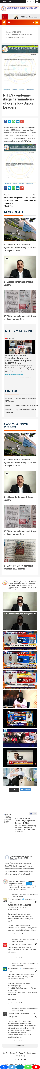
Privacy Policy (20, 1056)
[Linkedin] (20, 1067)
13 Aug (30, 944)
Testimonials (31, 1053)
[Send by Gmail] (22, 121)
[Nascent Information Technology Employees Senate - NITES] (7, 819)
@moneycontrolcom (28, 968)
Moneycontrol (13, 968)
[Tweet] (9, 121)
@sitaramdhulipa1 (30, 899)
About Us (22, 1053)
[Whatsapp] (28, 1067)
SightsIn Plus (13, 944)
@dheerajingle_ (25, 1013)
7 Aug (33, 1013)
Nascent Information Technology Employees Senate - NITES (21, 857)
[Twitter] (12, 1067)
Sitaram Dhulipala (14, 899)
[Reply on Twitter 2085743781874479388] (9, 1040)
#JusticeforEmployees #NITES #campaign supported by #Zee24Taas (12, 200)
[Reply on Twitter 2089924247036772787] (9, 933)
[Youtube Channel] (36, 1067)
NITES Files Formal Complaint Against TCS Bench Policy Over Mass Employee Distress (20, 247)
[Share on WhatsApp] (13, 121)
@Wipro (14, 1017)
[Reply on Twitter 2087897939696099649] (9, 957)
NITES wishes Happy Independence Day (28, 197)
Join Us (5, 1053)
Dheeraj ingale (13, 1014)
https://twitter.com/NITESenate (27, 405)
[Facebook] (4, 1067)
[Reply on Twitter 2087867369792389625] (9, 1002)
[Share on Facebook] (5, 121)
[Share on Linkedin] (17, 121)
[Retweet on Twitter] (13, 894)
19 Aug (10, 902)
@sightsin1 (22, 944)
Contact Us (14, 1053)
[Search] (33, 22)
